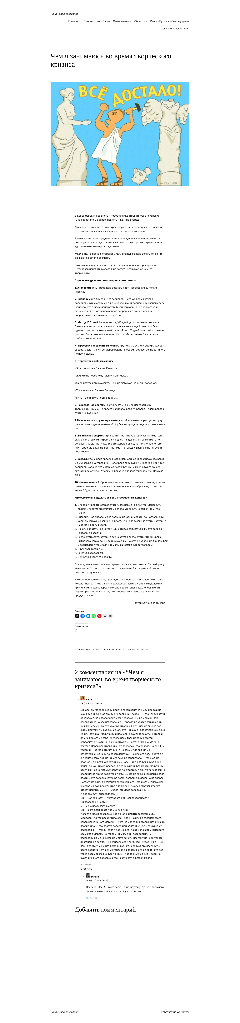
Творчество (142, 649)
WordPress (183, 1012)
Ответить (86, 868)
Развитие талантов (113, 649)
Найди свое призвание (64, 13)
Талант (131, 649)
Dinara (95, 876)
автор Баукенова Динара (150, 602)
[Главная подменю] (79, 21)
